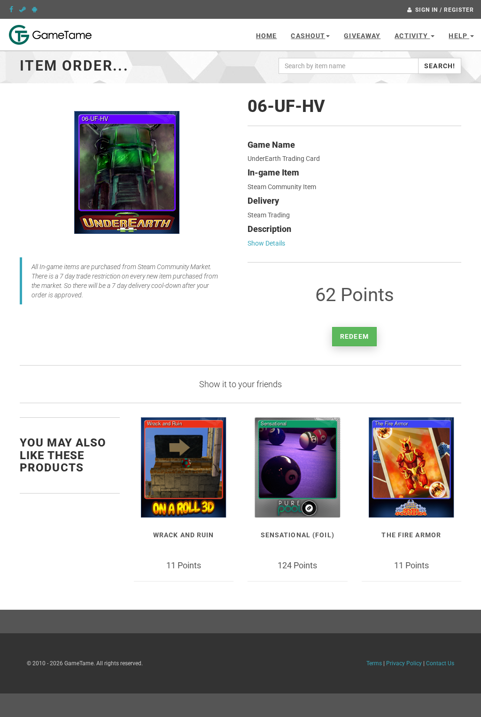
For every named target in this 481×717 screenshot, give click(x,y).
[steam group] (22, 9)
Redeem (354, 336)
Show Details (266, 243)
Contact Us (440, 663)
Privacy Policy (404, 663)
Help (459, 36)
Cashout (308, 36)
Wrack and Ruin (183, 535)
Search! (439, 66)
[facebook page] (11, 9)
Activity (412, 36)
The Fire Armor (411, 535)
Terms (374, 663)
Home (266, 36)
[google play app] (34, 9)
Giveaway (362, 36)
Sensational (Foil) (297, 535)
